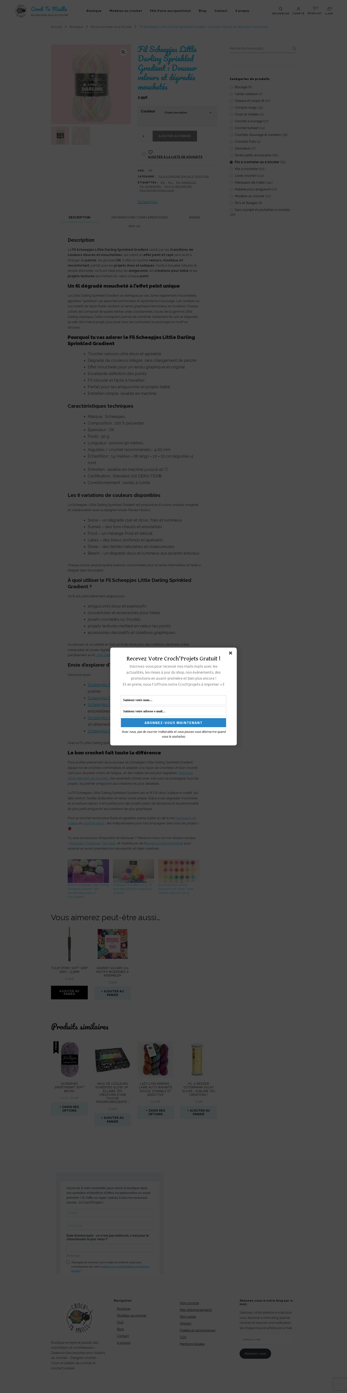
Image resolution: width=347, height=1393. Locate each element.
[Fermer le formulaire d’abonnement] (231, 653)
